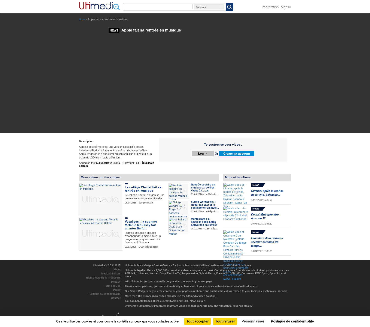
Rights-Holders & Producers (103, 277)
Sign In (286, 6)
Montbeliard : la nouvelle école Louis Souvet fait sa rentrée (204, 221)
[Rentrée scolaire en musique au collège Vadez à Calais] (178, 192)
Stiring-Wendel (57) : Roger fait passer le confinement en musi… (205, 204)
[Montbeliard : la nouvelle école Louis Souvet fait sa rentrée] (178, 226)
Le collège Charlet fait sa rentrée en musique (143, 188)
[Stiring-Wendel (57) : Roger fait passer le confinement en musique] (178, 211)
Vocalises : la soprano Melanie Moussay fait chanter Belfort (141, 225)
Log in (202, 153)
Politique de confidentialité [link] (292, 321)
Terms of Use (112, 285)
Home (82, 19)
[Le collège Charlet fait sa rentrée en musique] (100, 186)
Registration (270, 6)
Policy (117, 289)
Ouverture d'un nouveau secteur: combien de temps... (267, 242)
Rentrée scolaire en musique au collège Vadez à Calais (203, 187)
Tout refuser (225, 321)
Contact (116, 298)
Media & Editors (111, 273)
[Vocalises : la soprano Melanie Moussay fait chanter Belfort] (100, 221)
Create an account (236, 153)
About (117, 269)
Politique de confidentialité (105, 293)
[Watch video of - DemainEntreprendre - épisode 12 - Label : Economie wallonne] (236, 216)
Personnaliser (253, 321)
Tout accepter (197, 321)
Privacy (116, 281)
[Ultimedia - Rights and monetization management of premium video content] (99, 6)
